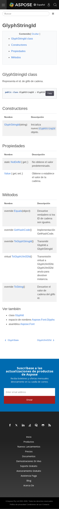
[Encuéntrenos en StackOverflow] (30, 425)
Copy (50, 93)
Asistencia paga (29, 475)
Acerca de (28, 485)
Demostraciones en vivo (28, 461)
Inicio (28, 436)
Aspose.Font (27, 324)
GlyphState (13, 340)
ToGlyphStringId (23, 241)
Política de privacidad (18, 504)
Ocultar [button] (35, 34)
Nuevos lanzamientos (28, 446)
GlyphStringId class (22, 38)
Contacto (45, 504)
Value (7, 173)
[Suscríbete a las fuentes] (50, 425)
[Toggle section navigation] (53, 13)
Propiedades (18, 51)
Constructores (19, 45)
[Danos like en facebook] (10, 425)
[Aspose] (21, 4)
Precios (29, 451)
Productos (28, 441)
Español (40, 4)
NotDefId (16, 162)
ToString (18, 286)
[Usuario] (49, 4)
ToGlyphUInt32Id (21, 256)
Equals (18, 211)
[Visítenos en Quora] (36, 425)
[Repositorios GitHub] (43, 425)
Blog (28, 480)
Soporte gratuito (28, 466)
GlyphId (19, 315)
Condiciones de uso (34, 504)
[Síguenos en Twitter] (17, 425)
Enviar (29, 399)
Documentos (28, 456)
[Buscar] (55, 4)
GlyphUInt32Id (44, 340)
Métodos (16, 57)
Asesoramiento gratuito (29, 470)
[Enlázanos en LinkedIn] (23, 425)
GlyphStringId (12, 124)
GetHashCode (22, 230)
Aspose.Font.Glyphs (43, 319)
